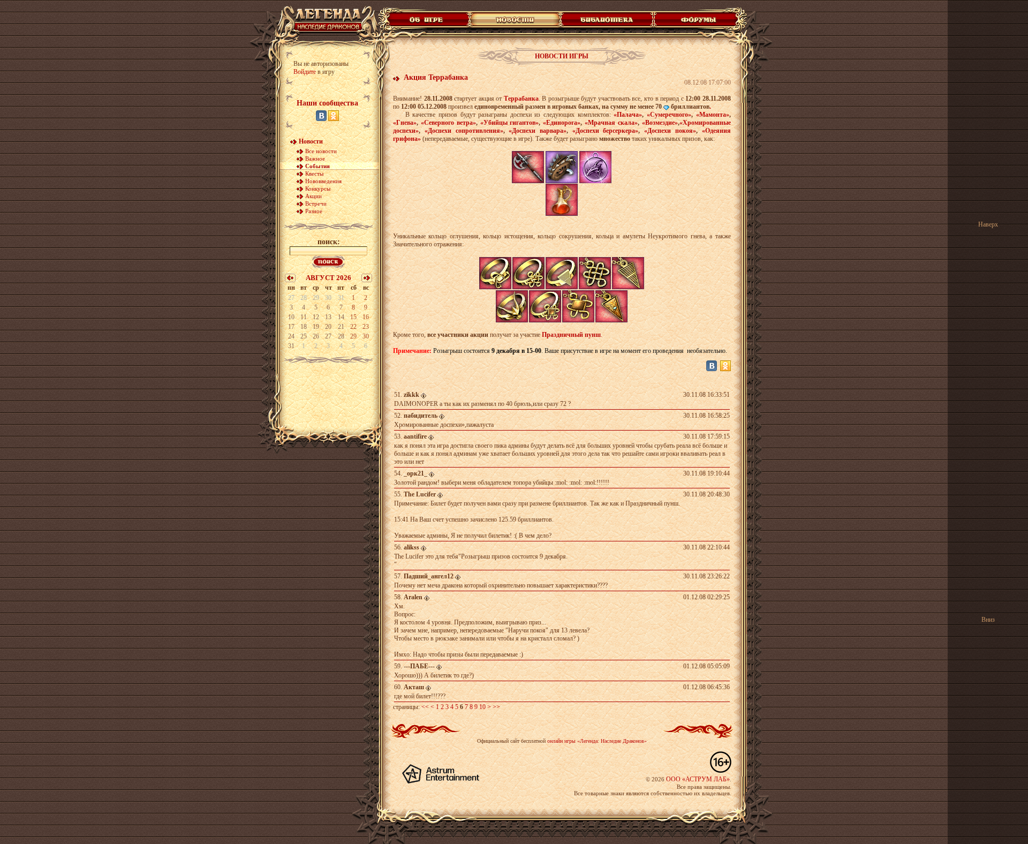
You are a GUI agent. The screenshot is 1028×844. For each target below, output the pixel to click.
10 (482, 707)
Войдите (304, 72)
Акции (313, 196)
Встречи (316, 203)
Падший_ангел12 (428, 576)
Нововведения (323, 181)
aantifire (415, 436)
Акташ (414, 687)
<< (425, 707)
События (317, 166)
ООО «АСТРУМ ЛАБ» (698, 779)
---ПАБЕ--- (419, 666)
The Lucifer (420, 494)
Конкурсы (317, 188)
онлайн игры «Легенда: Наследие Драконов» (597, 741)
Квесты (314, 173)
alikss (411, 547)
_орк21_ (415, 473)
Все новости (321, 151)
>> (496, 707)
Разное (313, 211)
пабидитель (420, 415)
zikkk (411, 394)
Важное (315, 158)
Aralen (413, 597)
